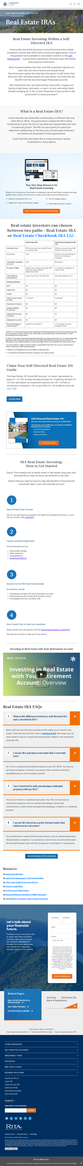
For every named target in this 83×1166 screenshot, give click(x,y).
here (37, 1163)
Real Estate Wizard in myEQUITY (55, 630)
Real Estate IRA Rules (14, 874)
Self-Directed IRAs (17, 1007)
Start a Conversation (62, 976)
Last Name (66, 918)
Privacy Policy (56, 961)
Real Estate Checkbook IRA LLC (18, 1032)
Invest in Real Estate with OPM (65, 1032)
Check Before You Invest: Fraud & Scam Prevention (26, 899)
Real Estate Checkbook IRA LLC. (44, 235)
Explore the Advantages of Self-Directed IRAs (24, 878)
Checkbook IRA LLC (12, 1078)
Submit (31, 1110)
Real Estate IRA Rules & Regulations (19, 1001)
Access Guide (14, 399)
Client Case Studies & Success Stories (21, 882)
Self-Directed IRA (18, 13)
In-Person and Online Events (17, 891)
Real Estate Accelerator (13, 1091)
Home (8, 13)
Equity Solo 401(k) (11, 1088)
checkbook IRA (49, 733)
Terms (68, 959)
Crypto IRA (8, 1081)
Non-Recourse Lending (19, 1011)
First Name (55, 918)
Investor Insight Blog (14, 886)
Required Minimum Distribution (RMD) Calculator (25, 895)
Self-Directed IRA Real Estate (42, 1032)
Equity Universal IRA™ (12, 1085)
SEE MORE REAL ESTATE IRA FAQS (41, 856)
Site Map (33, 1134)
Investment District (18, 558)
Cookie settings (11, 1149)
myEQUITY (29, 517)
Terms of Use (9, 1134)
